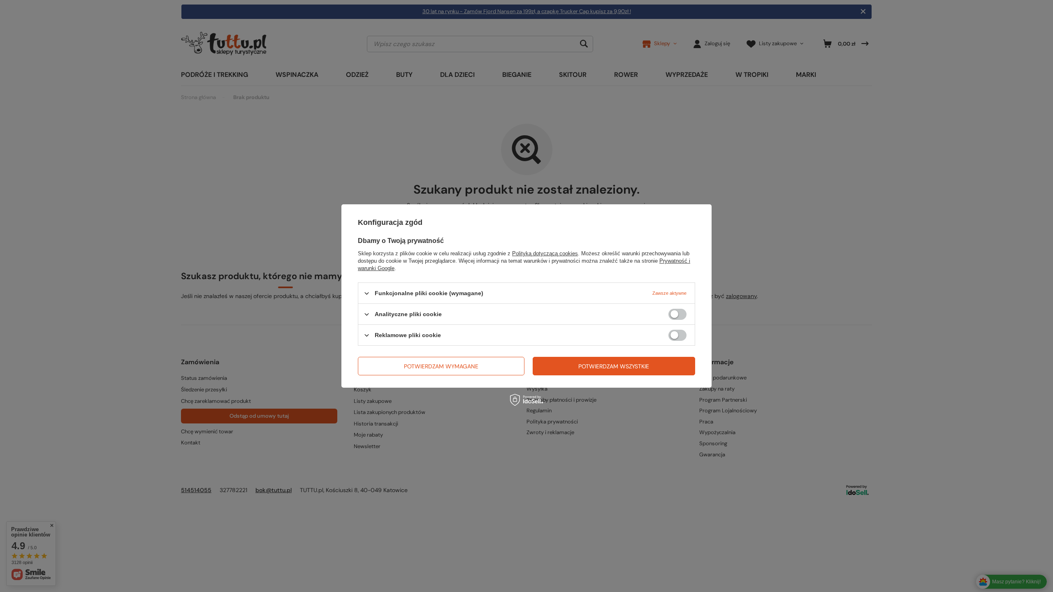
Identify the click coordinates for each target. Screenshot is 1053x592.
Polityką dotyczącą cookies (545, 253)
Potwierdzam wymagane (441, 366)
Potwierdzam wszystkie (613, 366)
